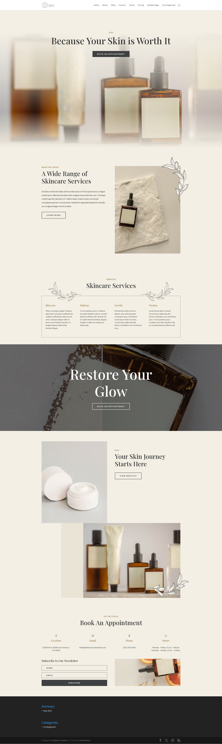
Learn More (54, 215)
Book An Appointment (111, 54)
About (105, 5)
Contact (122, 5)
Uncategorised (168, 5)
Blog (113, 5)
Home (96, 5)
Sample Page (153, 5)
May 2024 (47, 711)
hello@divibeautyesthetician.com (92, 647)
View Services (128, 476)
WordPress (85, 740)
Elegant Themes (60, 740)
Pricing (141, 5)
